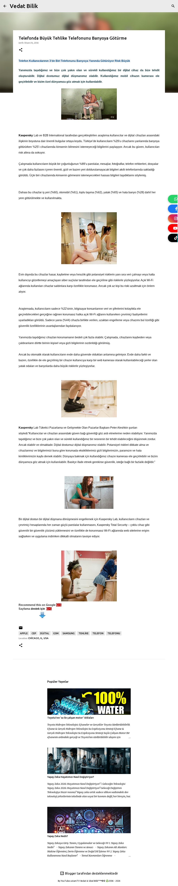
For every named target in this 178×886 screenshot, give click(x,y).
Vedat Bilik (24, 6)
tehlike (83, 633)
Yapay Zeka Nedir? (57, 836)
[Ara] (43, 6)
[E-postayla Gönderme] (21, 629)
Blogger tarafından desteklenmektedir (91, 873)
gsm (56, 633)
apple (24, 633)
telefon (97, 633)
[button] (21, 50)
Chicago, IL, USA (38, 638)
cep (34, 633)
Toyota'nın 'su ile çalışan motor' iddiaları (70, 717)
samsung (69, 633)
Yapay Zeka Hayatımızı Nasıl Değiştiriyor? (70, 777)
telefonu (113, 633)
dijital (44, 633)
